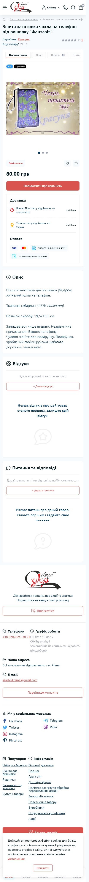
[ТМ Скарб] (43, 580)
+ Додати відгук (42, 386)
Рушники (9, 779)
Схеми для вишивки (10, 772)
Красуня (24, 39)
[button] (39, 153)
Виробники (36, 807)
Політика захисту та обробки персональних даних (49, 789)
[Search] (73, 7)
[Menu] (5, 7)
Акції (32, 818)
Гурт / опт (35, 776)
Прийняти (43, 867)
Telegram (56, 720)
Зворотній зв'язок (41, 796)
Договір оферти (40, 782)
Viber (53, 727)
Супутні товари (13, 793)
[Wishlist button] (67, 163)
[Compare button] (76, 163)
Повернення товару (42, 802)
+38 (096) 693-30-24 (16, 637)
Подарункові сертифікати (47, 813)
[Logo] (21, 7)
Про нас (34, 771)
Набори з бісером (15, 765)
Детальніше (16, 858)
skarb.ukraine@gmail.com (20, 680)
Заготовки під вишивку (24, 19)
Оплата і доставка (41, 765)
